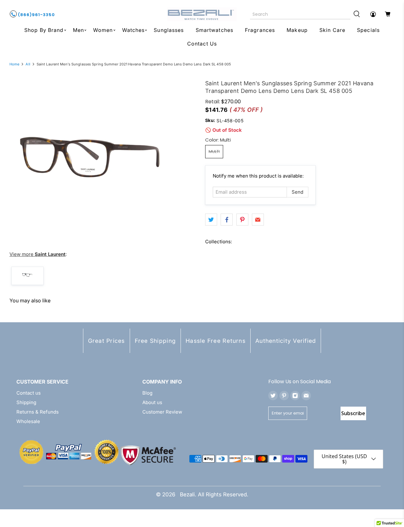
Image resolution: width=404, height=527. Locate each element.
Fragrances (260, 30)
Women (103, 30)
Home (14, 64)
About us (152, 402)
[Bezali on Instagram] (295, 395)
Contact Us (202, 43)
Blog (147, 393)
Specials (368, 30)
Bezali (187, 494)
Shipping (26, 402)
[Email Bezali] (306, 395)
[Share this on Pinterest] (242, 220)
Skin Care (332, 30)
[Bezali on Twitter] (273, 395)
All (28, 64)
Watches (133, 30)
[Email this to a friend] (258, 220)
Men (78, 30)
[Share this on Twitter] (211, 220)
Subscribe (353, 413)
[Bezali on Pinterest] (284, 395)
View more (37, 254)
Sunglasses (169, 30)
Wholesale (28, 421)
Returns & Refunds (37, 412)
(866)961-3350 (36, 15)
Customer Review (162, 412)
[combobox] (300, 14)
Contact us (28, 393)
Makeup (297, 30)
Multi (214, 151)
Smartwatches (214, 30)
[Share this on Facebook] (227, 220)
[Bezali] (202, 14)
